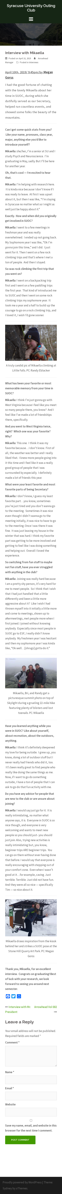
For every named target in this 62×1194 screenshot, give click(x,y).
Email (9, 1088)
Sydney (7, 1188)
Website (10, 1104)
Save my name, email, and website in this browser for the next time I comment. (31, 1128)
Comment (12, 1042)
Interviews (33, 62)
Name (9, 1072)
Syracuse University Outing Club (31, 7)
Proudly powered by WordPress (22, 1182)
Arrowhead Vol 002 (45, 1007)
